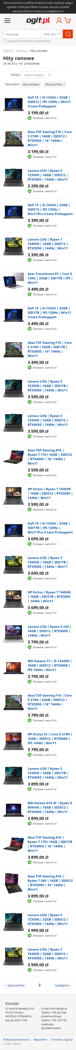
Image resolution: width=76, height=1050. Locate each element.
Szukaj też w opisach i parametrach (29, 41)
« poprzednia (15, 985)
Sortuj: (15, 75)
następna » (62, 985)
